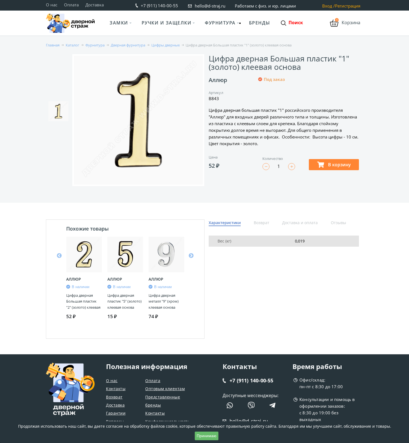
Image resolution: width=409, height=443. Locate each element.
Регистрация (347, 6)
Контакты (115, 388)
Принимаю (206, 436)
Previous (59, 256)
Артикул (216, 92)
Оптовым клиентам (165, 388)
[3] (274, 97)
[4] (281, 97)
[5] (287, 97)
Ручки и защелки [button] (167, 23)
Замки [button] (119, 23)
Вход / (328, 6)
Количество (272, 158)
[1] (261, 97)
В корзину (339, 165)
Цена (213, 157)
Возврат (114, 397)
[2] (267, 97)
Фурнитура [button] (220, 23)
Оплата (71, 5)
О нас (51, 5)
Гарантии (115, 413)
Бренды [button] (259, 23)
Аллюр (218, 80)
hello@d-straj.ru (210, 6)
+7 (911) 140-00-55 (159, 5)
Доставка (94, 5)
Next (191, 256)
